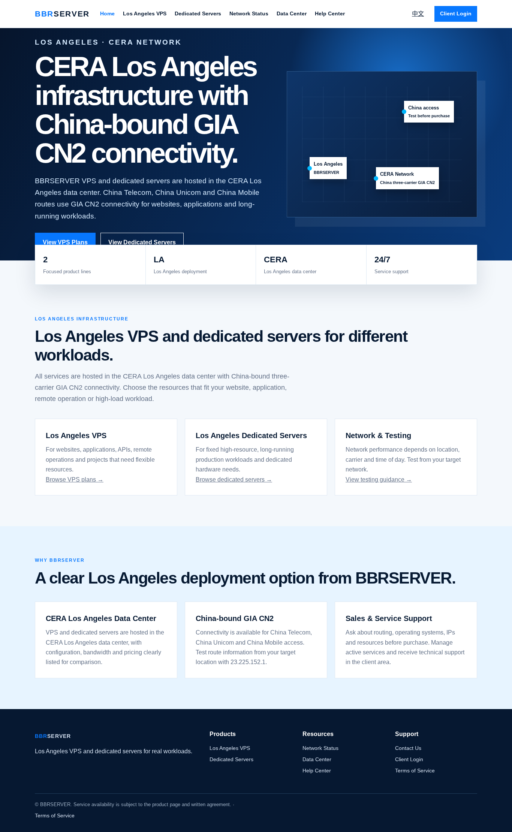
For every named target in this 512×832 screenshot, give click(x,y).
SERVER (62, 13)
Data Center (292, 13)
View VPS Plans (65, 242)
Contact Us (408, 748)
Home (107, 13)
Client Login (456, 13)
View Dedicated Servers (142, 242)
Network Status (248, 13)
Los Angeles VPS (144, 13)
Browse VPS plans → (74, 479)
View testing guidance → (379, 479)
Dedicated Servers (198, 13)
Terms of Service (415, 771)
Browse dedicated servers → (234, 479)
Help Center (330, 13)
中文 (418, 13)
